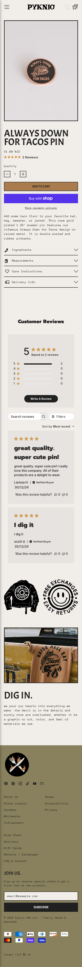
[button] (67, 7)
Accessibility (56, 803)
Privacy (51, 809)
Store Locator (15, 803)
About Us (11, 796)
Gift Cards (13, 848)
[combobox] (58, 426)
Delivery (11, 841)
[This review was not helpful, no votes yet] (63, 494)
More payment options (41, 207)
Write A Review (41, 398)
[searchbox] (24, 416)
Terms (49, 796)
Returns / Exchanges (21, 854)
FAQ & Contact (15, 861)
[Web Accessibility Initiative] (1, 962)
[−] (7, 174)
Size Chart (13, 835)
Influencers (14, 822)
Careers (10, 809)
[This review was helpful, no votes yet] (55, 494)
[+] (23, 174)
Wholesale (12, 816)
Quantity (10, 166)
